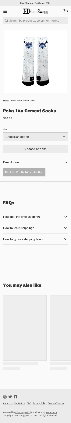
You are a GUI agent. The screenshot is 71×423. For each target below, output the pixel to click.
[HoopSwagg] (35, 11)
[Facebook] (15, 397)
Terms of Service (56, 403)
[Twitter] (10, 397)
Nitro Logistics (22, 412)
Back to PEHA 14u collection (24, 172)
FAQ (29, 403)
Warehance (51, 412)
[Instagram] (5, 397)
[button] (35, 149)
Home (6, 100)
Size (5, 129)
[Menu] (7, 11)
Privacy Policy (40, 403)
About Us (7, 403)
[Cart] (64, 11)
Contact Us (19, 403)
